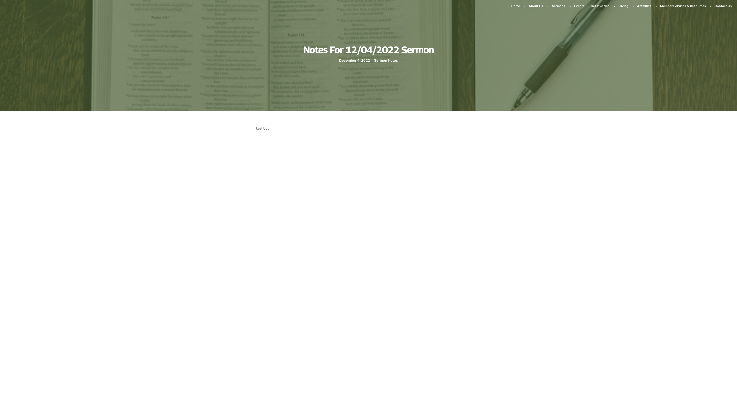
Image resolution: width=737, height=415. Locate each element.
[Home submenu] (525, 6)
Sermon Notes (386, 60)
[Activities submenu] (656, 6)
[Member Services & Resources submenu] (711, 6)
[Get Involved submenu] (615, 6)
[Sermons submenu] (570, 6)
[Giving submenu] (633, 6)
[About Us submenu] (548, 6)
